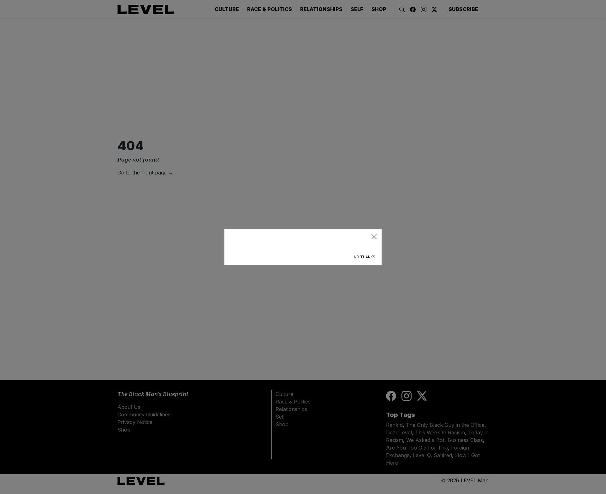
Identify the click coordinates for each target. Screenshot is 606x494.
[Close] (374, 237)
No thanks (364, 257)
